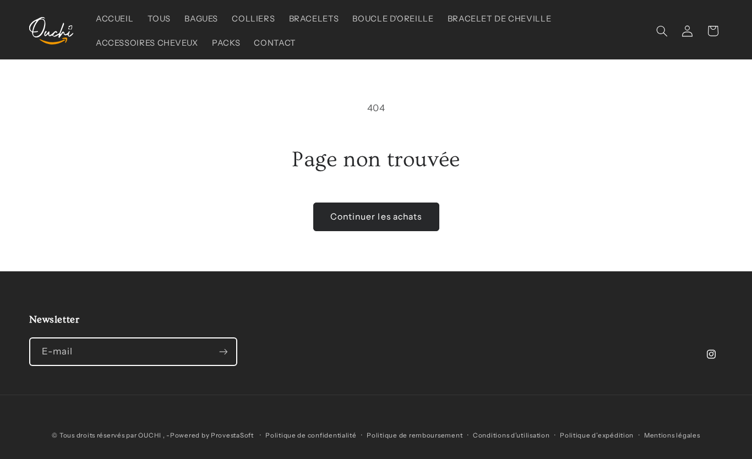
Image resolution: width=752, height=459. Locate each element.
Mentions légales (672, 435)
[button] (661, 30)
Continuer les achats (376, 216)
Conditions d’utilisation (511, 435)
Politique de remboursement (414, 435)
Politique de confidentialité (311, 435)
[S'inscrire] (223, 351)
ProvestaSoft (233, 435)
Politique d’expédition (597, 435)
